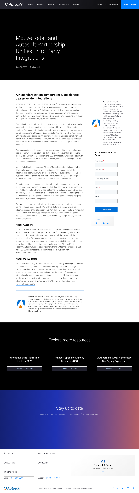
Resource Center (64, 4)
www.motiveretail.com (25, 284)
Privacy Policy (68, 488)
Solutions (30, 4)
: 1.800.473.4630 (49, 478)
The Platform (41, 4)
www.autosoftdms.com (26, 252)
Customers (51, 4)
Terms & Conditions (86, 488)
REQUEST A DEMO (130, 4)
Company (76, 4)
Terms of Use (76, 488)
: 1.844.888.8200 (14, 478)
